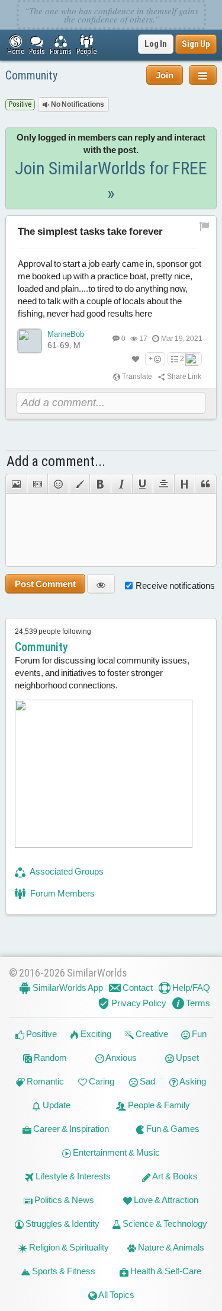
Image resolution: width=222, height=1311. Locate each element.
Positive (40, 1034)
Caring (100, 1081)
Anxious (120, 1057)
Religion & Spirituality (68, 1247)
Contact (137, 988)
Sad (146, 1081)
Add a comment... (56, 461)
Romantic (44, 1081)
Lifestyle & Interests (72, 1176)
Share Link (183, 376)
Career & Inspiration (70, 1129)
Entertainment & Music (115, 1152)
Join (164, 75)
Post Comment (45, 584)
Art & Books (174, 1176)
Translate (136, 376)
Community (31, 75)
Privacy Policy (138, 1003)
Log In (155, 44)
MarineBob (65, 334)
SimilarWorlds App (67, 988)
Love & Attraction (165, 1200)
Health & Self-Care (164, 1271)
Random (49, 1057)
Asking (192, 1081)
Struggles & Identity (61, 1224)
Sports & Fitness (62, 1271)
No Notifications (77, 104)
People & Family (158, 1105)
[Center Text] (163, 484)
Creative (151, 1034)
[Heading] (184, 484)
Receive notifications (175, 585)
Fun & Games (172, 1129)
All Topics (115, 1295)
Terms (197, 1003)
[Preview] (101, 584)
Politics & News (63, 1200)
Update (55, 1105)
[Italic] (121, 484)
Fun (198, 1034)
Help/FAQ (190, 988)
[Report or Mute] (205, 226)
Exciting (95, 1034)
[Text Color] (79, 484)
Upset (186, 1057)
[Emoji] (58, 484)
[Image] (16, 484)
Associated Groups (66, 871)
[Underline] (142, 484)
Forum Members (61, 893)
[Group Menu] (203, 75)
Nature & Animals (170, 1247)
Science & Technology (164, 1224)
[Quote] (206, 484)
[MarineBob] (29, 341)
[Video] (37, 484)
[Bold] (100, 484)
